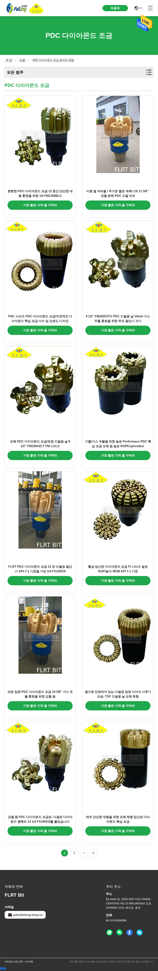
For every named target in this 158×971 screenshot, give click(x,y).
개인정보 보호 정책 (14, 961)
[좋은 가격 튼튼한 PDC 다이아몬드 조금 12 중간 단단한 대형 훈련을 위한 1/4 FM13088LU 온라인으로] (40, 141)
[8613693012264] (109, 932)
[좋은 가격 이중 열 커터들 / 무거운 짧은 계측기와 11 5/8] (117, 141)
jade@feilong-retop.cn (28, 914)
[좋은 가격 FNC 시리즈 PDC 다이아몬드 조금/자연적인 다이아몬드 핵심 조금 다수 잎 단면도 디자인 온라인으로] (40, 266)
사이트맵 (28, 961)
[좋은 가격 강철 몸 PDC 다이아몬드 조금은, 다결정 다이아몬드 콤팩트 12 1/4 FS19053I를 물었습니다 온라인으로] (40, 767)
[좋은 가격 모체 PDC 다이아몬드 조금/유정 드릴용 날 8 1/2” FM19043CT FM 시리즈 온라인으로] (40, 391)
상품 (22, 60)
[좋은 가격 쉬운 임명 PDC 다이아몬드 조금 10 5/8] (40, 641)
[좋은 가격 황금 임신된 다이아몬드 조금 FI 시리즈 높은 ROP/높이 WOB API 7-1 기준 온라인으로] (117, 516)
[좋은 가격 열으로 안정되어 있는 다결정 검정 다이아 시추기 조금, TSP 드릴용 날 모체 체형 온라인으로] (117, 641)
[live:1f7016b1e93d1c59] (139, 932)
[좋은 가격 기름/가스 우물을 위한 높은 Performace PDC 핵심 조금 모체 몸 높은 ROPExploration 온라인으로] (117, 391)
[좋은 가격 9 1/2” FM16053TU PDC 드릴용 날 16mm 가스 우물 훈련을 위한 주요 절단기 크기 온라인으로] (117, 266)
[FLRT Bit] (26, 8)
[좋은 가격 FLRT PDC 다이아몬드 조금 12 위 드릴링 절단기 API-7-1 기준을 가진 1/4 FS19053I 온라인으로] (40, 516)
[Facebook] (3, 968)
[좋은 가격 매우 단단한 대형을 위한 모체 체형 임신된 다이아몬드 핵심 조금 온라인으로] (117, 767)
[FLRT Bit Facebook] (129, 932)
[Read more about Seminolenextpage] (83, 853)
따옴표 (115, 8)
